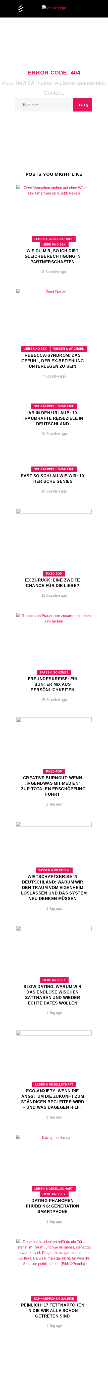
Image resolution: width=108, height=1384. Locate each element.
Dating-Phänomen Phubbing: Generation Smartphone (52, 1206)
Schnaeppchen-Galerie (54, 406)
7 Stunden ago (54, 376)
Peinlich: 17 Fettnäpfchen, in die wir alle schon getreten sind (53, 1310)
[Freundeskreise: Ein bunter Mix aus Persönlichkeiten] (54, 661)
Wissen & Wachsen (68, 348)
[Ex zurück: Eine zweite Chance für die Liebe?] (54, 557)
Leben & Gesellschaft (53, 239)
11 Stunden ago (54, 595)
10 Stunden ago (54, 434)
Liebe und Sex (54, 244)
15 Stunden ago (54, 700)
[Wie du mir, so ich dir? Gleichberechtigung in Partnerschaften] (54, 233)
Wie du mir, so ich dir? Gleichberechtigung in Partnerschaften (53, 256)
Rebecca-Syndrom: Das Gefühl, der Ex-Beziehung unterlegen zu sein (52, 360)
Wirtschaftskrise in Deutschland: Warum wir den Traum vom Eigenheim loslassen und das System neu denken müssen (54, 887)
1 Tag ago (54, 804)
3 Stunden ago (54, 272)
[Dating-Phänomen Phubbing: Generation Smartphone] (54, 1183)
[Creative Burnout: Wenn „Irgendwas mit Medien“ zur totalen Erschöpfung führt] (54, 765)
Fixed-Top (54, 574)
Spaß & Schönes (53, 672)
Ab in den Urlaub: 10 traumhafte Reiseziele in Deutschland (52, 418)
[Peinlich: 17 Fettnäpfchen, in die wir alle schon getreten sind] (54, 1287)
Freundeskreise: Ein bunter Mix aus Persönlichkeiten (52, 684)
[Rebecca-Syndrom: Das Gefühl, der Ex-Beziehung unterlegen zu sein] (54, 337)
